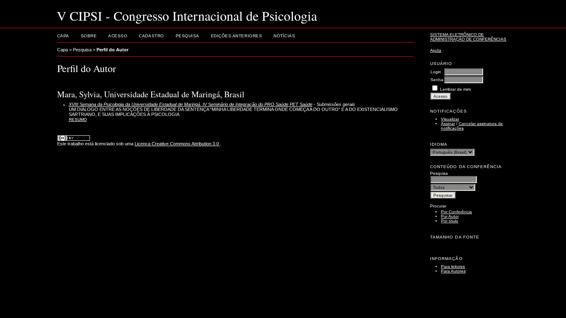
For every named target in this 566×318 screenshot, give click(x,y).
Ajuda (435, 50)
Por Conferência (456, 212)
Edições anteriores (236, 36)
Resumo (78, 119)
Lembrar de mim (455, 89)
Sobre (89, 36)
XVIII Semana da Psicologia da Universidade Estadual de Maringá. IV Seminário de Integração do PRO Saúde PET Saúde (190, 104)
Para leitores (453, 266)
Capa (63, 36)
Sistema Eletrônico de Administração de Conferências (468, 36)
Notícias (284, 36)
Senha (437, 79)
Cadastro (151, 36)
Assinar (448, 123)
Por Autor (450, 216)
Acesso (117, 36)
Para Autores (453, 271)
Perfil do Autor (112, 49)
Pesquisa (187, 36)
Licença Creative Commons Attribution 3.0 (177, 143)
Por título (449, 221)
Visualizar (450, 119)
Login (436, 72)
